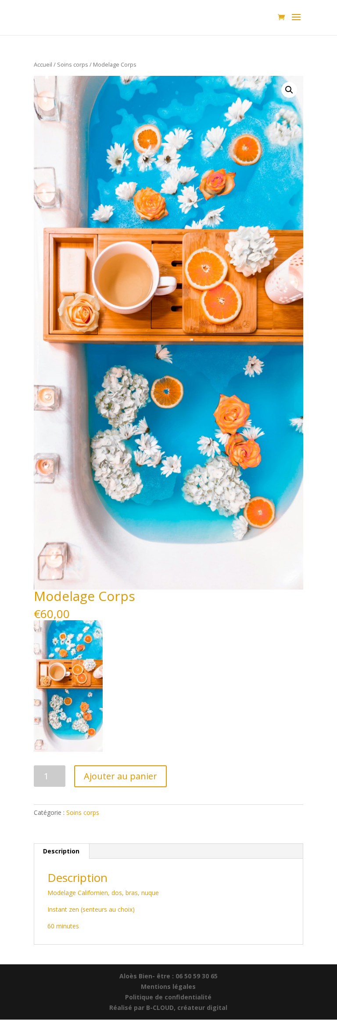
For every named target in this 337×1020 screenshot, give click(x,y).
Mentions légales (168, 986)
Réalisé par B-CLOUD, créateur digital (168, 1007)
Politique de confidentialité (168, 997)
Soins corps (72, 64)
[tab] (61, 851)
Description (61, 851)
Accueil (43, 64)
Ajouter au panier (120, 776)
